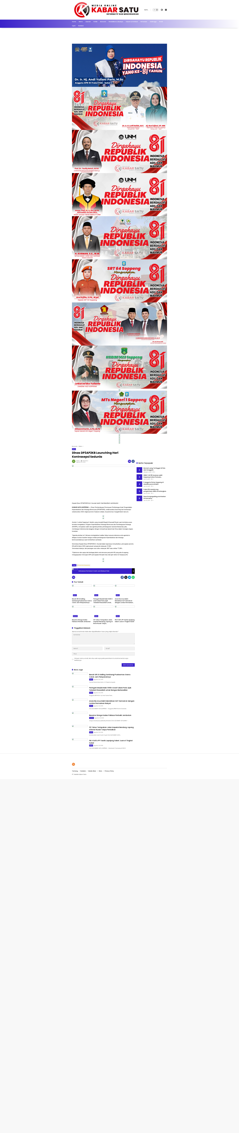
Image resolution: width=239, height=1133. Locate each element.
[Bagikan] (133, 461)
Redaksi (83, 771)
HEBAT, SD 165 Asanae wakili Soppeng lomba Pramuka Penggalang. (152, 476)
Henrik (78, 460)
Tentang (75, 771)
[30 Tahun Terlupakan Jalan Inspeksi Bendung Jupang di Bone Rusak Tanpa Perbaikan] (103, 612)
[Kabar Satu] (106, 10)
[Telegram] (129, 577)
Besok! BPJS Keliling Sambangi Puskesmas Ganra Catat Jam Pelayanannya (82, 600)
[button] (157, 9)
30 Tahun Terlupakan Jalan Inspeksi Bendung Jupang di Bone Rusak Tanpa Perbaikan (102, 621)
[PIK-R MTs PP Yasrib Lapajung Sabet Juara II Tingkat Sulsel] (125, 612)
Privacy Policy (109, 771)
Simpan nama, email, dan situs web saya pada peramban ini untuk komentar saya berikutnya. (101, 659)
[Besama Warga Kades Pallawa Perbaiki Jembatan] (82, 612)
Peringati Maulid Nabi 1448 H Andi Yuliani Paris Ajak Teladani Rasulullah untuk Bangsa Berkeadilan (102, 601)
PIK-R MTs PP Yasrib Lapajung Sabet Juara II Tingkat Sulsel (125, 621)
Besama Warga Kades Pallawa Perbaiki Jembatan (81, 621)
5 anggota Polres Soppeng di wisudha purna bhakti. (153, 483)
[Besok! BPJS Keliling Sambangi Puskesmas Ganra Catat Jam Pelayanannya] (82, 591)
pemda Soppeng (84, 565)
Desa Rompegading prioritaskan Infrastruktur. (154, 497)
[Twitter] (125, 577)
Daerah (75, 616)
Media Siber (92, 771)
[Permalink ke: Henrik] (74, 461)
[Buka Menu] (166, 10)
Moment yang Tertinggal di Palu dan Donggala (154, 469)
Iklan (100, 771)
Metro (73, 449)
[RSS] (73, 764)
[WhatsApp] (133, 577)
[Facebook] (122, 577)
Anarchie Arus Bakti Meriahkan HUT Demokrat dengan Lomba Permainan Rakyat (124, 601)
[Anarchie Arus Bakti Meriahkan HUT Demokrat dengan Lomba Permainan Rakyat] (125, 591)
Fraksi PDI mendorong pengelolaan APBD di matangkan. (154, 490)
